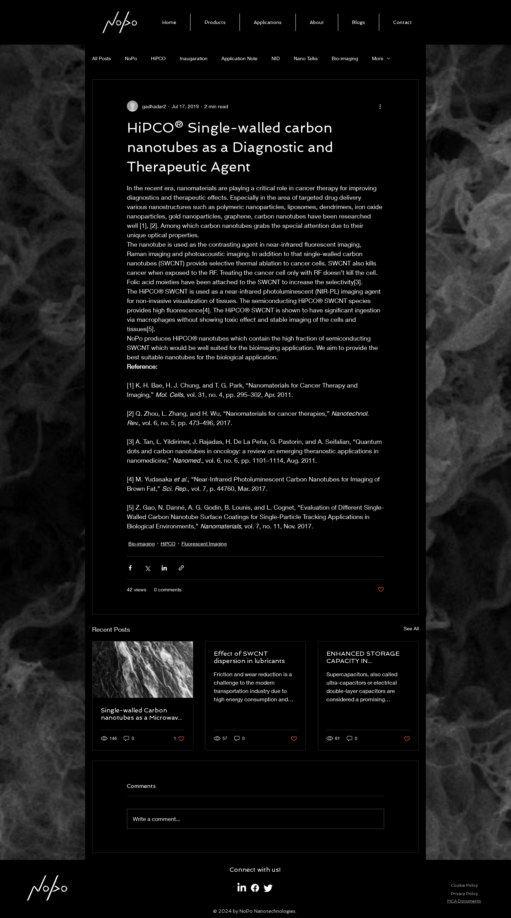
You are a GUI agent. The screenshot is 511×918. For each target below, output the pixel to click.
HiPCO (158, 58)
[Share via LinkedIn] (164, 568)
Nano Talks (306, 58)
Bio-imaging (345, 58)
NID (275, 58)
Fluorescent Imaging (204, 543)
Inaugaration (194, 58)
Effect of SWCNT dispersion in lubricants (249, 657)
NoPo (131, 58)
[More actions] (380, 106)
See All (411, 628)
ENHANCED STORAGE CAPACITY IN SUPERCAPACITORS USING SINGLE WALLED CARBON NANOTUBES (364, 657)
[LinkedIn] (241, 888)
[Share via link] (181, 568)
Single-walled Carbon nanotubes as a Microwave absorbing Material (141, 714)
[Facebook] (255, 888)
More (377, 58)
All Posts (101, 58)
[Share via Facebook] (130, 568)
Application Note (239, 58)
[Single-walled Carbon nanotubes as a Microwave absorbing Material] (142, 669)
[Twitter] (268, 888)
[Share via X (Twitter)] (147, 568)
